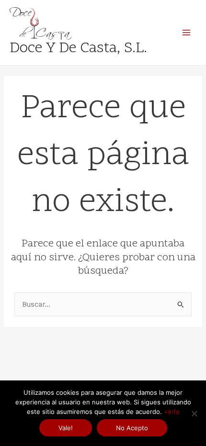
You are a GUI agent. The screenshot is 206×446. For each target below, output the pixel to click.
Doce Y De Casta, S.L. (78, 48)
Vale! (65, 428)
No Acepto (132, 428)
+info (172, 411)
